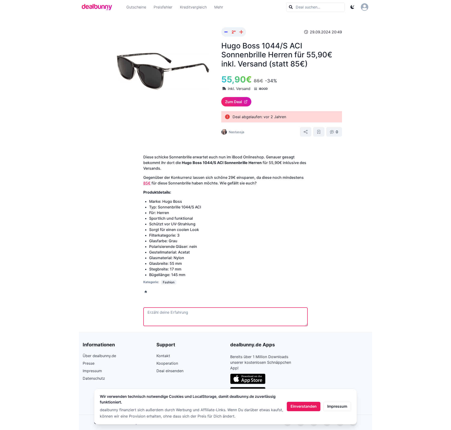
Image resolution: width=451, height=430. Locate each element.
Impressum (337, 406)
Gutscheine (136, 7)
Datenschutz (94, 378)
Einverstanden (304, 406)
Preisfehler (163, 7)
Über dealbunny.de (99, 355)
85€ (147, 183)
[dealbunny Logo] (98, 7)
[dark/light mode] (352, 7)
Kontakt (163, 355)
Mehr (218, 7)
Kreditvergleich (193, 7)
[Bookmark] (318, 132)
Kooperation (167, 363)
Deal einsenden (169, 370)
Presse (88, 363)
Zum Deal (233, 101)
